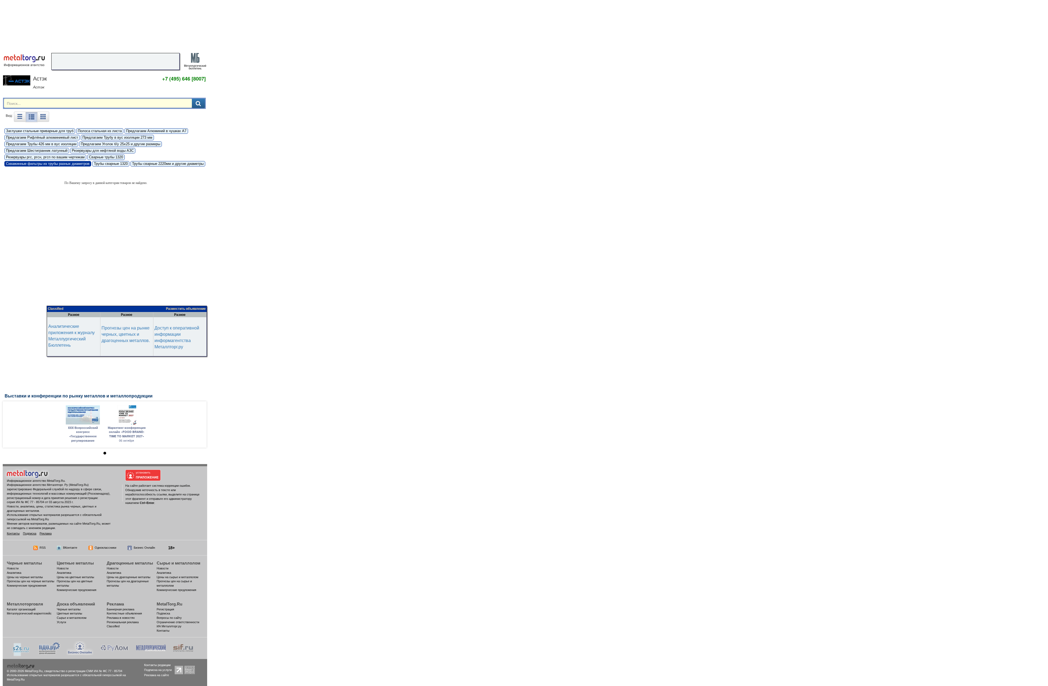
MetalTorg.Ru (169, 604)
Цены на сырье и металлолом (177, 577)
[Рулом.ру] (114, 647)
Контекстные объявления (124, 613)
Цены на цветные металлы (75, 577)
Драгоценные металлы (130, 563)
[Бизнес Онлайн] (80, 647)
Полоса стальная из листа (100, 131)
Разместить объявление (186, 309)
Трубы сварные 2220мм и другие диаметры (168, 164)
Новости (13, 568)
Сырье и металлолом (178, 563)
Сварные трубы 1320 (106, 157)
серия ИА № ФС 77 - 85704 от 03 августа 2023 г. (40, 502)
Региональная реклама (123, 622)
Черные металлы (24, 563)
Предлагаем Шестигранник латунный (36, 151)
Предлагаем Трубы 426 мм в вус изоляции (41, 144)
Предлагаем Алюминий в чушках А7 (156, 131)
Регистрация (165, 609)
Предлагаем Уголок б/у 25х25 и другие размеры (120, 144)
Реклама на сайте (156, 675)
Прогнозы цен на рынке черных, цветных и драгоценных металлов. (126, 334)
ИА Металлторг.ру (169, 626)
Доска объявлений (76, 604)
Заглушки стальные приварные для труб (39, 131)
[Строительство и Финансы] (183, 647)
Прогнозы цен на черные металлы (30, 581)
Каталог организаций (21, 609)
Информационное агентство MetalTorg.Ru (36, 480)
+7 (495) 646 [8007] (184, 78)
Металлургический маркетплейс (29, 613)
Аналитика (14, 572)
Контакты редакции (157, 665)
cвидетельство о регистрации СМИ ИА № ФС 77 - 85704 (83, 671)
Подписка (29, 533)
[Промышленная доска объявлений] (49, 647)
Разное (73, 315)
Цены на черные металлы (25, 577)
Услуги (61, 622)
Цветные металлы (75, 563)
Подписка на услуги (158, 670)
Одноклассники (105, 547)
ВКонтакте (70, 547)
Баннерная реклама (120, 609)
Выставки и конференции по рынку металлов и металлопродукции (79, 396)
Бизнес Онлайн (144, 547)
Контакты (13, 533)
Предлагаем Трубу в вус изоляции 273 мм (117, 137)
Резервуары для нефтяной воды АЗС (103, 151)
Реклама (46, 533)
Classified (55, 309)
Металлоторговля (25, 604)
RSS (43, 547)
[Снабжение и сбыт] (21, 647)
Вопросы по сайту (169, 617)
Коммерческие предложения (26, 585)
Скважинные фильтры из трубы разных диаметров (48, 164)
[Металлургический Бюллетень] (150, 647)
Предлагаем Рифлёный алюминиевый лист (42, 137)
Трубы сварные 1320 (111, 164)
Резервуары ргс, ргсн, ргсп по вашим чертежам (45, 157)
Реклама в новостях (121, 617)
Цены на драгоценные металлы (128, 577)
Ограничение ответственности (178, 622)
